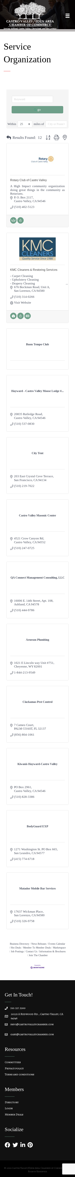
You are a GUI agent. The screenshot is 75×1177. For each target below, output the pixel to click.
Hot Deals (16, 947)
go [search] (39, 109)
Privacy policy (14, 1068)
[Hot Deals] (20, 222)
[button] (8, 137)
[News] (27, 318)
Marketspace (59, 947)
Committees (13, 1062)
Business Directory (19, 943)
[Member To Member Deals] (13, 222)
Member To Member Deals (37, 947)
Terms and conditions (19, 1074)
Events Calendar (56, 943)
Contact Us (31, 951)
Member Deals (14, 1114)
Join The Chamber (38, 955)
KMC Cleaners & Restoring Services (33, 269)
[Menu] (67, 15)
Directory (12, 1102)
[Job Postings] (13, 318)
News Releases (38, 943)
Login (9, 1108)
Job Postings (17, 951)
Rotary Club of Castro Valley (28, 180)
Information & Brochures (52, 951)
